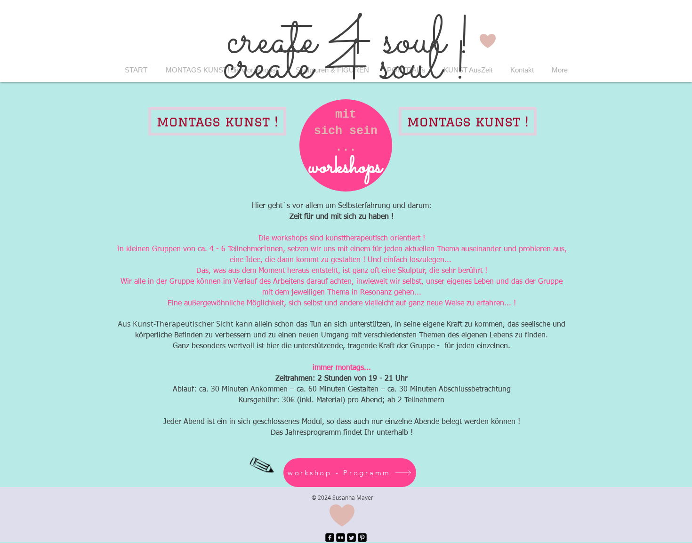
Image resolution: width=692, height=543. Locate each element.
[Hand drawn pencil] (261, 465)
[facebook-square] (329, 537)
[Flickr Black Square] (340, 537)
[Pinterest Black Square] (362, 537)
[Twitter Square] (351, 537)
